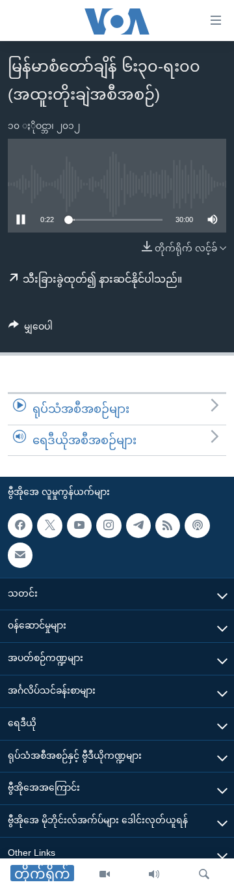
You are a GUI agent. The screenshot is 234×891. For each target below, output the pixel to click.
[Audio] (154, 874)
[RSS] (167, 525)
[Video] (104, 874)
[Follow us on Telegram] (138, 525)
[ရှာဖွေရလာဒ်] (204, 874)
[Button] (30, 329)
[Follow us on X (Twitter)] (49, 525)
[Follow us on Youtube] (79, 525)
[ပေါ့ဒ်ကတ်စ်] (197, 525)
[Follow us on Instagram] (108, 525)
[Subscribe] (20, 555)
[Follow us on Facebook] (20, 525)
